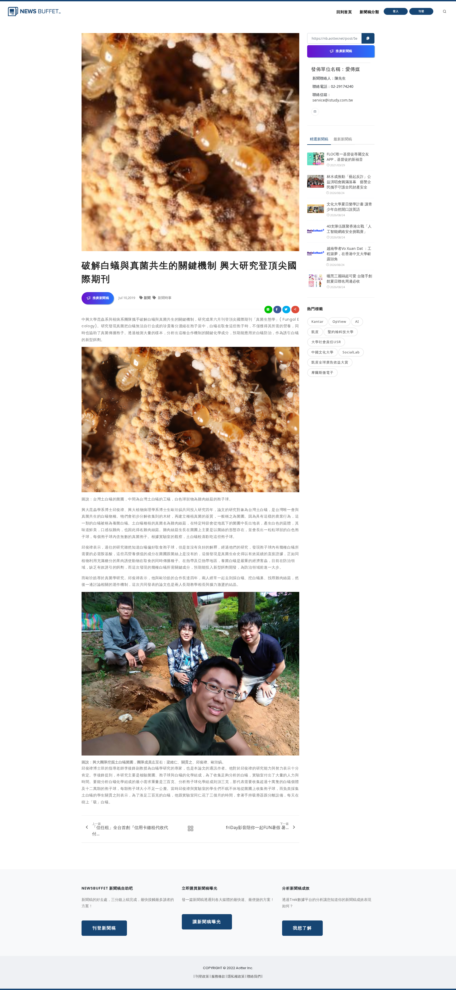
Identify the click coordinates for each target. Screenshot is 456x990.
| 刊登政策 (202, 976)
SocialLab (351, 352)
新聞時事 (164, 297)
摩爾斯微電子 (322, 372)
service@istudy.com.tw (332, 100)
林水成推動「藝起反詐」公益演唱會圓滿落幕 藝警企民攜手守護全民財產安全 (349, 182)
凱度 (315, 331)
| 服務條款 (218, 976)
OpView (339, 321)
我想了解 (302, 928)
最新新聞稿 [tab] (343, 138)
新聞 (147, 297)
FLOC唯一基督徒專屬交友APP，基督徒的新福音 (348, 156)
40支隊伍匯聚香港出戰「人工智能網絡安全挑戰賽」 (349, 229)
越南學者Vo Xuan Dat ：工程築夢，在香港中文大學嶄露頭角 (349, 253)
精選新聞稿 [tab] (319, 138)
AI (357, 321)
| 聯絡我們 (253, 976)
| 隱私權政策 (235, 976)
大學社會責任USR (326, 341)
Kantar (317, 321)
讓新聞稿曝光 (207, 922)
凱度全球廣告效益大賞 (329, 362)
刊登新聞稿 (104, 928)
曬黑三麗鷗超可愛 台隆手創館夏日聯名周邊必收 (349, 278)
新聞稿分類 (369, 12)
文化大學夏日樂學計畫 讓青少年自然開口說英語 (349, 206)
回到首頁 (344, 12)
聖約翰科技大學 (341, 331)
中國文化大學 (322, 352)
